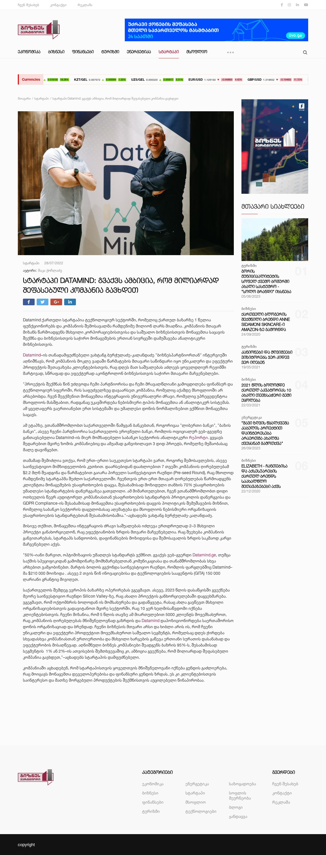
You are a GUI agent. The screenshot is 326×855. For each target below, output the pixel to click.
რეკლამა (85, 5)
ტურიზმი (110, 51)
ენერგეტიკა (139, 51)
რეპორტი (198, 437)
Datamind (32, 354)
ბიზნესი (56, 51)
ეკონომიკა (29, 51)
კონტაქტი (58, 5)
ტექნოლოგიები (200, 811)
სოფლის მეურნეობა (240, 795)
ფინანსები (83, 51)
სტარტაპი (169, 51)
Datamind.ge (204, 554)
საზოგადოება (242, 783)
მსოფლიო (196, 51)
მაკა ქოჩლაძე (50, 270)
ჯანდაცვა (238, 816)
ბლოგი (236, 807)
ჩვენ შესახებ (28, 5)
